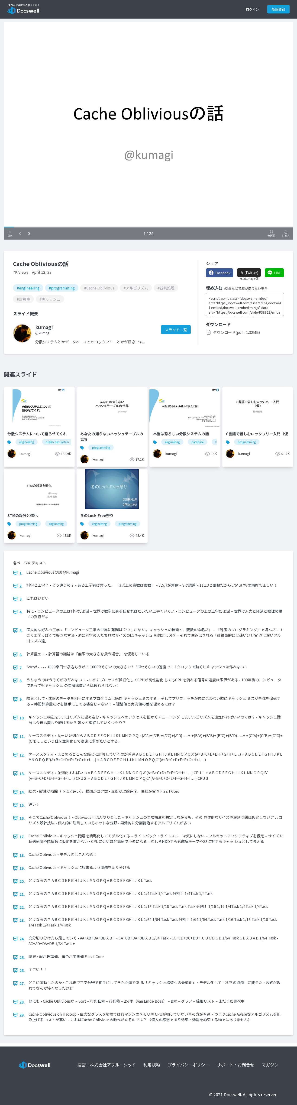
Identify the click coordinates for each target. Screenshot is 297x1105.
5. (21, 630)
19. (22, 868)
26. (22, 970)
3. (21, 599)
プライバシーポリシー (188, 1065)
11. (22, 736)
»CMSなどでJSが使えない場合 (245, 288)
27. (22, 983)
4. (21, 612)
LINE (277, 272)
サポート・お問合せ (235, 1065)
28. (22, 1002)
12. (22, 755)
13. (22, 773)
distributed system (57, 442)
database (197, 442)
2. (21, 586)
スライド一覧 (176, 329)
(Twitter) (251, 272)
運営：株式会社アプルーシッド (106, 1065)
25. (22, 957)
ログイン (252, 9)
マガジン (270, 1065)
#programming (62, 288)
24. (22, 939)
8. (21, 680)
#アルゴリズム (135, 288)
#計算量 (23, 299)
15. (22, 805)
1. (21, 573)
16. (22, 818)
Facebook (222, 272)
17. (22, 836)
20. (22, 881)
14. (22, 792)
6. (21, 654)
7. (21, 667)
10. (22, 718)
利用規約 (151, 1065)
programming (101, 447)
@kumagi (42, 333)
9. (21, 699)
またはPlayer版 (248, 278)
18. (22, 855)
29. (22, 1015)
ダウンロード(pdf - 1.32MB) (236, 332)
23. (22, 920)
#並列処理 (165, 288)
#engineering (28, 288)
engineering (26, 442)
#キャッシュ (49, 299)
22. (22, 907)
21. (22, 894)
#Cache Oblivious (99, 288)
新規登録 (278, 9)
